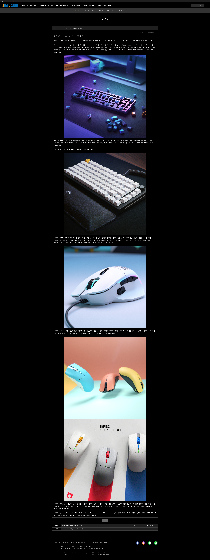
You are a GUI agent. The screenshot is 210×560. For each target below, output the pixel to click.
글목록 (105, 520)
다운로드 (101, 10)
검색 (206, 5)
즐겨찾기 (4, 1)
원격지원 (15, 1)
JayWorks (10, 5)
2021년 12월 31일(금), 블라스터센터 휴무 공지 (73, 529)
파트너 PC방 (120, 10)
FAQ (93, 10)
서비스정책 (110, 10)
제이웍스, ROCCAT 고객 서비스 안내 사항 (72, 526)
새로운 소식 (85, 10)
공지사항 (76, 10)
